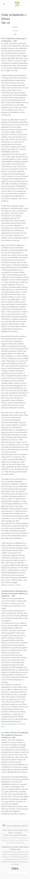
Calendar (15, 27)
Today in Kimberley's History (16, 826)
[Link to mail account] (17, 868)
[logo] (17, 4)
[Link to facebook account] (13, 868)
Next (15, 34)
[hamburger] (4, 4)
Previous (15, 31)
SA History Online (14, 585)
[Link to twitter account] (15, 868)
